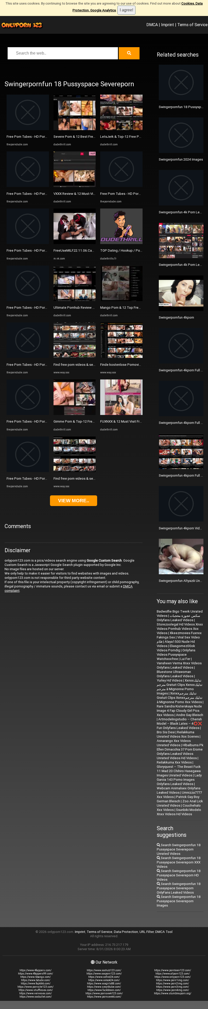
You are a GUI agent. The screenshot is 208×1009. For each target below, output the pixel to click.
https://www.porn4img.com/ (172, 990)
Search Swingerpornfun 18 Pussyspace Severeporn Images (179, 901)
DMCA (152, 24)
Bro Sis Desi (166, 732)
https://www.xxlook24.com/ (104, 980)
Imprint (167, 24)
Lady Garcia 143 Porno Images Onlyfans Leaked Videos (179, 779)
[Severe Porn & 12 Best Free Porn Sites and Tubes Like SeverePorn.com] (75, 129)
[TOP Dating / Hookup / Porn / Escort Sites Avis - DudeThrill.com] (121, 243)
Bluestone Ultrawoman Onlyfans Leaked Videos (175, 674)
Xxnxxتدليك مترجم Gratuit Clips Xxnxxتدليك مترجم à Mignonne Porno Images (179, 686)
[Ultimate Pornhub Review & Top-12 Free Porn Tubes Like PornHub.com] (75, 300)
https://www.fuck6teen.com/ (104, 990)
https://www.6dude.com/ (35, 980)
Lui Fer (185, 659)
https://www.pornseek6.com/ (104, 996)
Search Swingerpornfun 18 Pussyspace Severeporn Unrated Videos (179, 849)
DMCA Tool (163, 932)
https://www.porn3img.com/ (172, 986)
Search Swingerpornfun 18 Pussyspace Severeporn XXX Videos (179, 862)
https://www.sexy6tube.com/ (104, 986)
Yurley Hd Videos (169, 680)
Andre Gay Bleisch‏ (189, 715)
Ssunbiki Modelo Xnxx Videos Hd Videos (179, 812)
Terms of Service (192, 24)
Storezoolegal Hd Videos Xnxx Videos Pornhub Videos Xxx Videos (180, 628)
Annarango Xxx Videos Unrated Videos (174, 743)
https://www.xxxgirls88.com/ (104, 983)
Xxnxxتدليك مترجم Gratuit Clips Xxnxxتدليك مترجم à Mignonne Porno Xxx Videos (179, 697)
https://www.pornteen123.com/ (172, 970)
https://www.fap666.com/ (35, 983)
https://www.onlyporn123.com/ (172, 977)
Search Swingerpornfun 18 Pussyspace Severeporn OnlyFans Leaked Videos (179, 888)
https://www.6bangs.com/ (35, 977)
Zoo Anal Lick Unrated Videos (180, 803)
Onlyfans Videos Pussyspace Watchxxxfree (176, 654)
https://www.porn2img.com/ (172, 983)
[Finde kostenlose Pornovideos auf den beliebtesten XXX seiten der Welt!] (121, 357)
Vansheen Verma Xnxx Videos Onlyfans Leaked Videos (179, 665)
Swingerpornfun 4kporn (176, 317)
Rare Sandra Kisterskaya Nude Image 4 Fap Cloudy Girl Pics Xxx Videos (179, 710)
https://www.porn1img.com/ (172, 980)
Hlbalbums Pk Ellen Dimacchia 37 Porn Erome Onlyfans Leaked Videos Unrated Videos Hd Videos (180, 751)
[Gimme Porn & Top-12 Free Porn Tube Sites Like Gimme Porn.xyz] (75, 414)
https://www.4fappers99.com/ (35, 973)
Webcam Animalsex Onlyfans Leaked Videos (178, 790)
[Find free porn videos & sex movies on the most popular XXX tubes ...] (75, 357)
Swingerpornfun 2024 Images (181, 159)
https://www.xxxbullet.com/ (36, 996)
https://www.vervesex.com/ (35, 993)
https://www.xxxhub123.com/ (104, 970)
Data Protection (126, 932)
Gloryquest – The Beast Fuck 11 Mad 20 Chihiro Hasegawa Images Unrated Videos (179, 770)
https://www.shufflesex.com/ (36, 990)
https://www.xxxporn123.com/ (104, 973)
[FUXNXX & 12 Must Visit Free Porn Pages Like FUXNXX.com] (121, 414)
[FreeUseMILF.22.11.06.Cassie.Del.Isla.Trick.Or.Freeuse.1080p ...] (75, 243)
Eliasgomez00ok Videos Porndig (176, 648)
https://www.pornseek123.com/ (104, 993)
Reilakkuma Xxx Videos (174, 762)
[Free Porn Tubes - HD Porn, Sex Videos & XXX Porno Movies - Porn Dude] (28, 129)
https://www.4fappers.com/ (35, 970)
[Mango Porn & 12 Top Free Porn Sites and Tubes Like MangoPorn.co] (121, 300)
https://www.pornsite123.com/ (36, 986)
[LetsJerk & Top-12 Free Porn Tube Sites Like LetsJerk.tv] (121, 129)
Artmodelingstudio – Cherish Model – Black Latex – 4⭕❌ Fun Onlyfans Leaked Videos (179, 723)
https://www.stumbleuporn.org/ (172, 993)
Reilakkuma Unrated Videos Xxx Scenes (178, 734)
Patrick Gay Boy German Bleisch (178, 799)
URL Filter (147, 932)
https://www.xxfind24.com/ (104, 977)
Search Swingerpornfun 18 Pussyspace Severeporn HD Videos (179, 875)
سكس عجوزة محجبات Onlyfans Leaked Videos (178, 618)
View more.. (73, 500)
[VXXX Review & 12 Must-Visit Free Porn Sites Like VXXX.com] (75, 186)
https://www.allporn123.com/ (172, 973)
